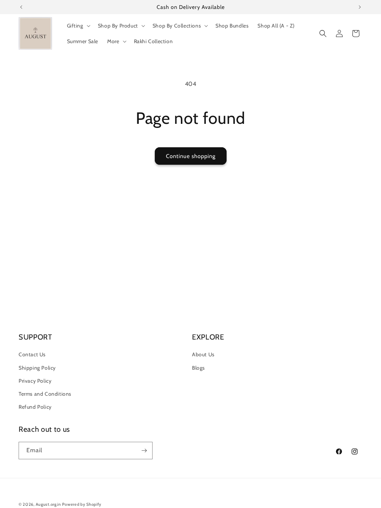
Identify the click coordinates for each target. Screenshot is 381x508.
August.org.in (48, 504)
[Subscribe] (144, 450)
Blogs (198, 367)
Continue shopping (190, 156)
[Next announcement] (360, 7)
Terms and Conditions (45, 393)
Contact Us (32, 354)
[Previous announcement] (21, 7)
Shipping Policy (37, 367)
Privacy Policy (35, 380)
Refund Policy (35, 406)
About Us (203, 354)
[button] (78, 25)
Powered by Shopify (82, 504)
